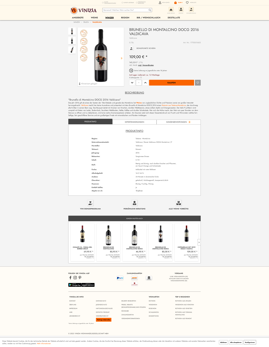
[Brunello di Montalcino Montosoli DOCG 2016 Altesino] (109, 234)
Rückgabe (125, 311)
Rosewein (152, 308)
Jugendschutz (101, 305)
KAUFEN (171, 82)
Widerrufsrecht (102, 316)
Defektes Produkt (103, 312)
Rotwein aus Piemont (183, 318)
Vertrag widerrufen (103, 320)
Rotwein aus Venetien (183, 308)
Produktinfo (90, 121)
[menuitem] (164, 3)
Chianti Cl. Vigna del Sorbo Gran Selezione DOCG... (82, 248)
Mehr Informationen (44, 343)
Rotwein (152, 301)
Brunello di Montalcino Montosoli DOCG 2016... (108, 248)
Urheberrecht (74, 316)
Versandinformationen (130, 318)
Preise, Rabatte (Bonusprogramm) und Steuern (133, 306)
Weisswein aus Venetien (184, 305)
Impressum (73, 308)
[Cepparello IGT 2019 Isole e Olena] (186, 234)
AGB (70, 312)
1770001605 (195, 42)
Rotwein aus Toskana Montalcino (183, 313)
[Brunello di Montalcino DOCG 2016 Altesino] (134, 234)
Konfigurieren (250, 342)
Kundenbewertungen (178, 122)
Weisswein (153, 305)
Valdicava (133, 38)
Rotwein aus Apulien (183, 301)
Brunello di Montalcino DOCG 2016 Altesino (134, 248)
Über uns (72, 305)
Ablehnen (223, 342)
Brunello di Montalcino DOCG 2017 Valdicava (160, 248)
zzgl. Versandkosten (146, 65)
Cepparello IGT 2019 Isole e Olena (186, 248)
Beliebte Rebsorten (128, 301)
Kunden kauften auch (134, 218)
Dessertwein (154, 316)
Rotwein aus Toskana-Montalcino (174, 105)
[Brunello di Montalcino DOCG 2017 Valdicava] (161, 234)
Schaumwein (154, 312)
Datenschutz (101, 301)
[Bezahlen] (134, 281)
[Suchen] (150, 10)
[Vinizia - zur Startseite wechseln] (83, 10)
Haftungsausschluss (104, 308)
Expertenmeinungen (134, 122)
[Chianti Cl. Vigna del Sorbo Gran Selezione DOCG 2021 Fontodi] (82, 234)
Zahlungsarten (127, 315)
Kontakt (72, 301)
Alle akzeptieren (235, 342)
